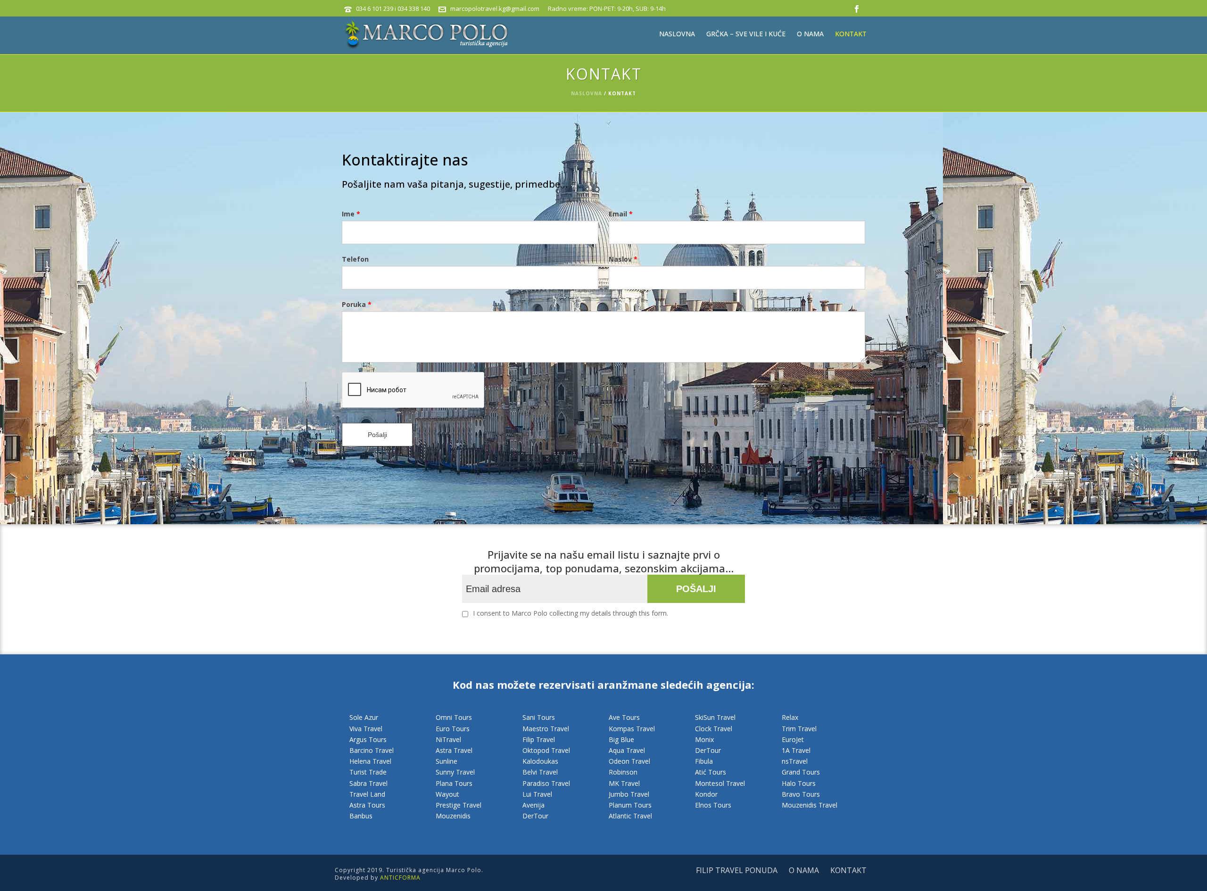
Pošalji (377, 434)
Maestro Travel (545, 728)
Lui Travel (537, 794)
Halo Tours (799, 783)
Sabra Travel (368, 783)
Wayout (447, 794)
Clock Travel (713, 728)
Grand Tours (801, 771)
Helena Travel (370, 761)
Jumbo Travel (629, 794)
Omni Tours (454, 717)
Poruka (357, 304)
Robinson (623, 771)
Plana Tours (454, 783)
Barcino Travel (371, 750)
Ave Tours (624, 717)
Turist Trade (368, 771)
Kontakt (851, 33)
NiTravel (448, 739)
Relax (790, 717)
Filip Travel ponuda (736, 870)
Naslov (623, 259)
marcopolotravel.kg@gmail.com (494, 8)
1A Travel (796, 750)
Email (621, 213)
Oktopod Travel (546, 750)
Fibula (704, 761)
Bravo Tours (801, 794)
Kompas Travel (632, 728)
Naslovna (677, 33)
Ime (351, 213)
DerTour (535, 815)
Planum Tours (630, 804)
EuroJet (793, 739)
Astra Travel (454, 750)
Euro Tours (453, 728)
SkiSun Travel (715, 717)
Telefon (355, 259)
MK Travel (624, 783)
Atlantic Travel (630, 815)
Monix (704, 739)
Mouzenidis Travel (809, 804)
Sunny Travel (455, 771)
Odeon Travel (629, 761)
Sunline (446, 761)
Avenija (533, 804)
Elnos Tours (713, 804)
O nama (810, 33)
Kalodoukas (540, 761)
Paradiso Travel (546, 783)
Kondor (706, 794)
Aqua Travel (627, 750)
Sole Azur (363, 717)
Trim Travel (799, 728)
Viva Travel (365, 728)
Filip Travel (538, 739)
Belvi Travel (540, 771)
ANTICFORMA (400, 878)
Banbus (360, 815)
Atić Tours (710, 771)
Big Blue (621, 739)
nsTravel (795, 761)
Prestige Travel (458, 804)
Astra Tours (367, 804)
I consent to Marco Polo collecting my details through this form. (570, 613)
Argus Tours (368, 739)
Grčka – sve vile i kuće (745, 33)
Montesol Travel (720, 783)
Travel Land (367, 794)
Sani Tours (538, 717)
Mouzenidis (453, 815)
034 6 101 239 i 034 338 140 (393, 8)
